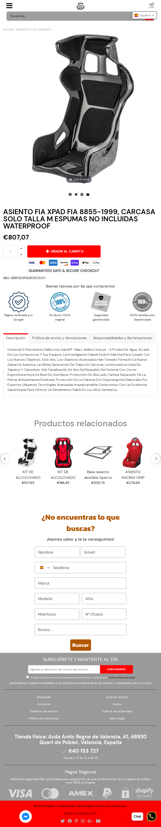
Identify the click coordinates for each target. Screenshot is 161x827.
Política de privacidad (121, 677)
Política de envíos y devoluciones (59, 338)
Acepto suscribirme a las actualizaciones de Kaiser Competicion (82, 677)
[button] (144, 15)
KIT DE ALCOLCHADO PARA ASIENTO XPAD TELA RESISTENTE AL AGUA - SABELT (28, 474)
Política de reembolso (44, 718)
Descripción (16, 338)
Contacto (44, 704)
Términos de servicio (44, 711)
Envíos (117, 704)
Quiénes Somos (117, 697)
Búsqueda (44, 697)
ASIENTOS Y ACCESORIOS (33, 29)
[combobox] (43, 567)
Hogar (8, 29)
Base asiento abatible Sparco (98, 474)
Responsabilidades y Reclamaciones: (123, 338)
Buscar (80, 645)
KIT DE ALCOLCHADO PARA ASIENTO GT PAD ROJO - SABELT (63, 474)
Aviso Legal (117, 718)
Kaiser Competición (61, 806)
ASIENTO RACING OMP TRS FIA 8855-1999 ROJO (133, 474)
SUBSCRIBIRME (116, 669)
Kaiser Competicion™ (81, 813)
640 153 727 (84, 751)
